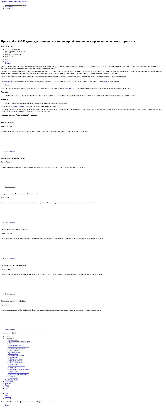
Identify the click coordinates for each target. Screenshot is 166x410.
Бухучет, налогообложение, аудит (19, 342)
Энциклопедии (13, 378)
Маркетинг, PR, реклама (16, 355)
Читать (7, 61)
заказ (6, 395)
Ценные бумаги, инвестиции (17, 374)
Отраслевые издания (15, 361)
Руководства (12, 364)
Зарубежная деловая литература (18, 347)
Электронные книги (11, 380)
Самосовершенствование (16, 366)
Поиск (7, 385)
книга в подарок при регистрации (15, 5)
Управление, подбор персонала (18, 373)
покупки (8, 81)
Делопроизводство (14, 345)
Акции (7, 386)
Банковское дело (13, 340)
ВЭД (10, 343)
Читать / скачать (10, 151)
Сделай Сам (12, 367)
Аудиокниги (9, 381)
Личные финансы (14, 352)
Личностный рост (14, 350)
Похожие (8, 63)
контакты (8, 397)
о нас (6, 393)
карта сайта (8, 398)
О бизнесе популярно (15, 359)
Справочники (12, 371)
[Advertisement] (58, 24)
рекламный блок (17, 106)
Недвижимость (13, 357)
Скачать (7, 85)
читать (105, 81)
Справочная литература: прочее (18, 369)
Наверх (7, 405)
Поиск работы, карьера (16, 362)
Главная (7, 336)
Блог (6, 388)
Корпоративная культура (16, 348)
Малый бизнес (13, 354)
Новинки (8, 383)
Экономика (12, 376)
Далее (6, 59)
